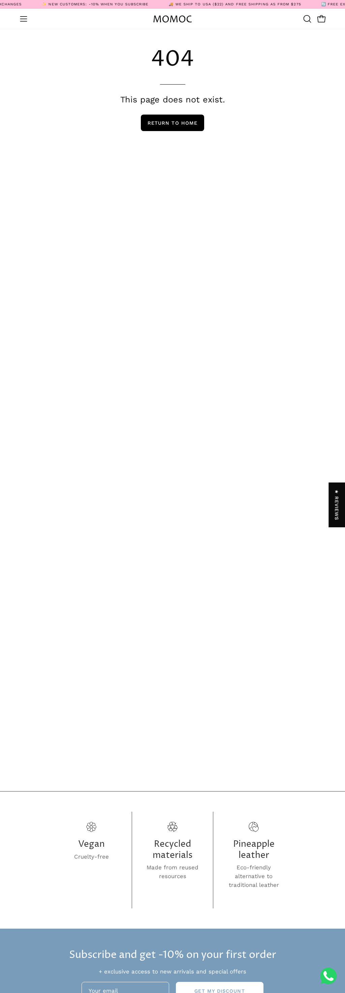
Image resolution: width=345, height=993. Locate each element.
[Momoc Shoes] (172, 19)
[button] (306, 19)
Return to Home (172, 123)
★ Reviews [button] (337, 504)
